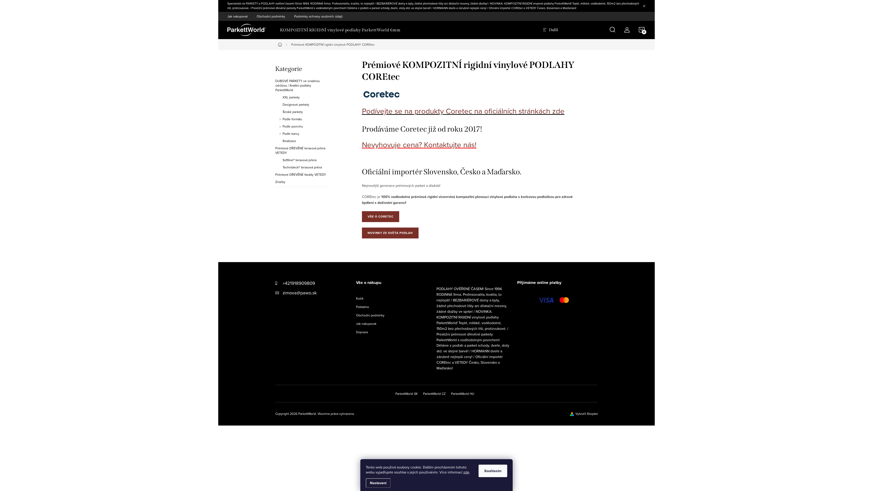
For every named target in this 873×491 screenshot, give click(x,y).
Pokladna (362, 307)
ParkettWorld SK (406, 393)
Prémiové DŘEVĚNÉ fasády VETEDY (300, 174)
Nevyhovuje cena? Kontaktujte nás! (419, 144)
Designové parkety (296, 104)
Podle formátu (292, 119)
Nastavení (378, 483)
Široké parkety (293, 112)
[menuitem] (340, 30)
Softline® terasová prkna (299, 160)
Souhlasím (493, 470)
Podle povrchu (293, 126)
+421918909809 (299, 283)
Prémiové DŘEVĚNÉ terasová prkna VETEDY (300, 150)
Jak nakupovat (237, 16)
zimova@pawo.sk (300, 292)
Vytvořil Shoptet (586, 413)
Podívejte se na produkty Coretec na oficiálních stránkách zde (463, 110)
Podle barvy (291, 133)
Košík (360, 298)
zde (466, 472)
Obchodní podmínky (271, 16)
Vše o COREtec (381, 216)
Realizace (289, 141)
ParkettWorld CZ (434, 393)
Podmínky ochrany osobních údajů (318, 16)
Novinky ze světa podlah (390, 233)
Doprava (362, 332)
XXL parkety (291, 97)
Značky (280, 182)
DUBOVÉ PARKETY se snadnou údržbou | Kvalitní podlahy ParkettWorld (297, 85)
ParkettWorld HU (462, 393)
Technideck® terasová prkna (302, 167)
